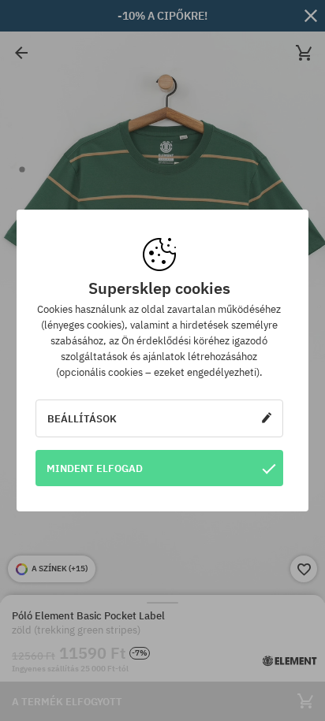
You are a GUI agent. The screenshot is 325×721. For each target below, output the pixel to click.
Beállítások (82, 418)
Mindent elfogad (95, 468)
